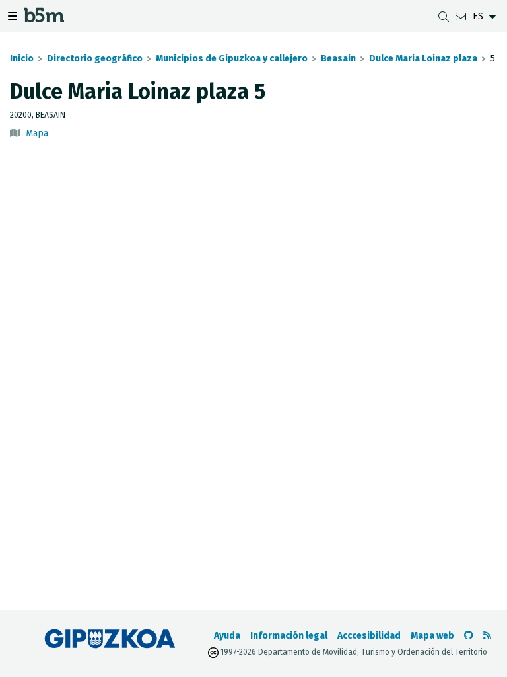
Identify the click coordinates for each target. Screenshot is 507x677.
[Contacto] (461, 16)
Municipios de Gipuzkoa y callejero (232, 58)
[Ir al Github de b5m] (468, 635)
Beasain (338, 58)
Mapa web (432, 635)
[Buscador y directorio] (443, 16)
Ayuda (227, 635)
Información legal (288, 635)
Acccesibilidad (369, 635)
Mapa (37, 133)
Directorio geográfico (95, 58)
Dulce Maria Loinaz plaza (423, 58)
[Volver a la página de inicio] (44, 18)
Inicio (22, 58)
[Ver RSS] (487, 635)
